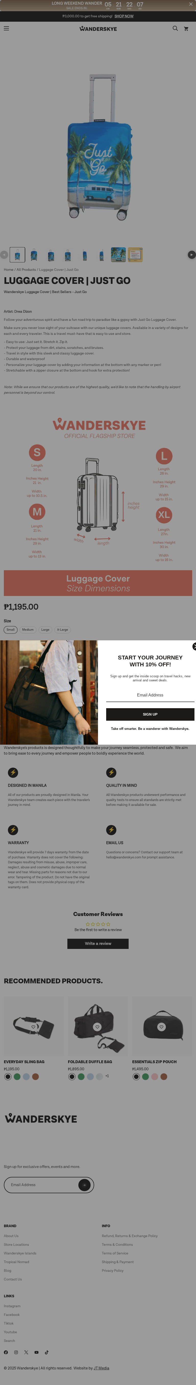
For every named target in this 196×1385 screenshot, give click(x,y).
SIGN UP (150, 714)
